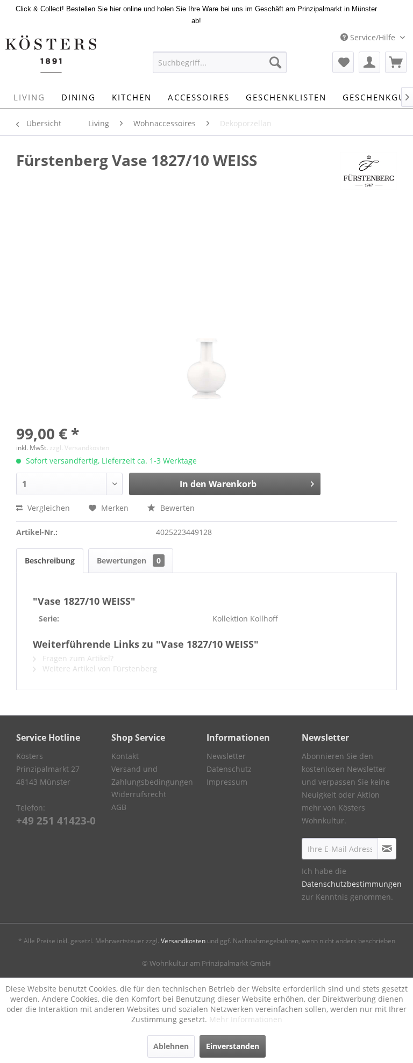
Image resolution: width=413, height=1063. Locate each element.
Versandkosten (183, 940)
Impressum (226, 782)
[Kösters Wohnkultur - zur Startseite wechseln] (50, 54)
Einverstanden (232, 1046)
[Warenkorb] (396, 62)
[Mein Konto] (369, 62)
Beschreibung (50, 560)
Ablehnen (171, 1046)
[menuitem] (220, 62)
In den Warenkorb (218, 484)
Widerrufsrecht (138, 794)
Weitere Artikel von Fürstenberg (98, 668)
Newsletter (226, 756)
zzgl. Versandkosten (79, 447)
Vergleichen (47, 508)
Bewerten (176, 508)
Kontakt (125, 756)
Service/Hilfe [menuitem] (372, 37)
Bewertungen (129, 560)
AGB (118, 807)
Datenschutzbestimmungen (352, 884)
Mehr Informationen (245, 1019)
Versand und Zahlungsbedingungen (152, 775)
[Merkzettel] (343, 62)
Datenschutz (229, 769)
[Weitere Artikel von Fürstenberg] (368, 171)
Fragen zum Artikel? (76, 658)
